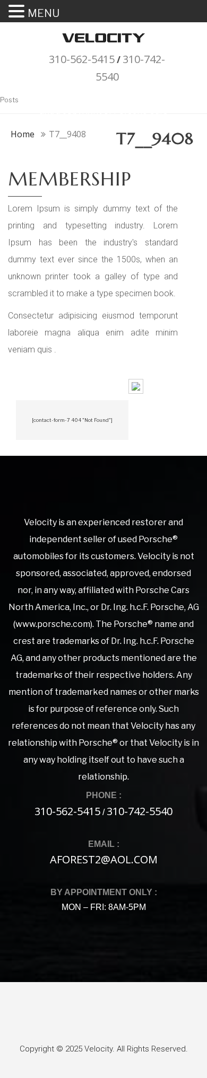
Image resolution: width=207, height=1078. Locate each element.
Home (22, 134)
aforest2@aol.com (104, 859)
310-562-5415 (82, 59)
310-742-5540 (139, 811)
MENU (43, 13)
